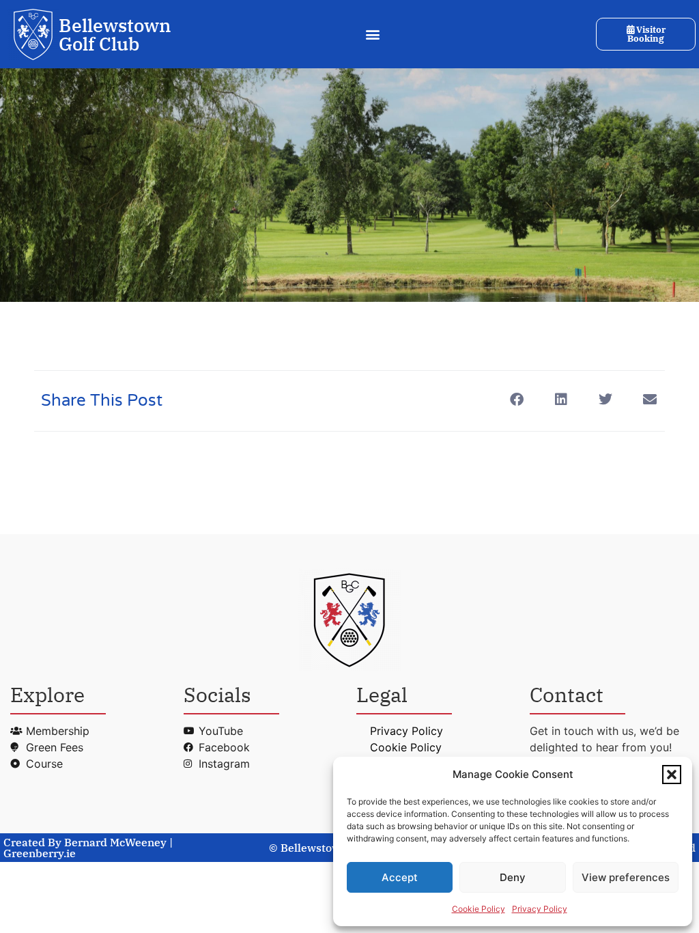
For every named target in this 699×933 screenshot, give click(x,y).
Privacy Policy (539, 909)
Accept (400, 877)
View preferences (626, 877)
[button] (672, 774)
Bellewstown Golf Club (115, 34)
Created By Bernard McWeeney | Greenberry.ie (88, 847)
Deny (513, 877)
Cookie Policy (478, 909)
